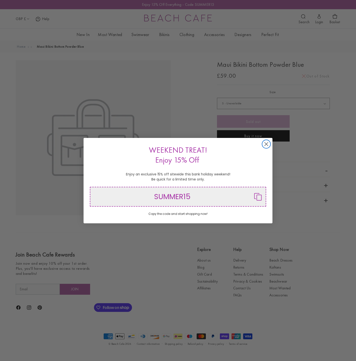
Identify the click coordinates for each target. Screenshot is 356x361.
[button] (178, 197)
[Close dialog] (266, 144)
